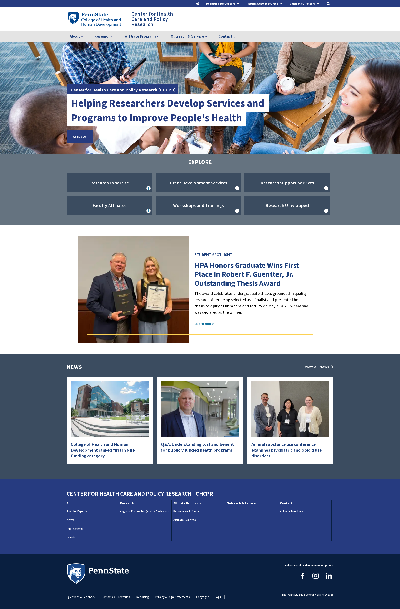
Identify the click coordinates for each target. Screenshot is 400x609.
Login (218, 597)
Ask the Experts (77, 511)
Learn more (204, 323)
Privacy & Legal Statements (172, 597)
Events (71, 537)
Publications (75, 528)
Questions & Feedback (81, 597)
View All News (317, 367)
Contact (286, 503)
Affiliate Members (292, 511)
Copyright (202, 597)
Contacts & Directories (116, 597)
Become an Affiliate (186, 511)
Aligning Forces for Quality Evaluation (144, 511)
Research (127, 503)
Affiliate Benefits (184, 520)
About (71, 503)
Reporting (142, 597)
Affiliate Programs (187, 503)
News (70, 520)
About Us (79, 136)
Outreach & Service (241, 503)
